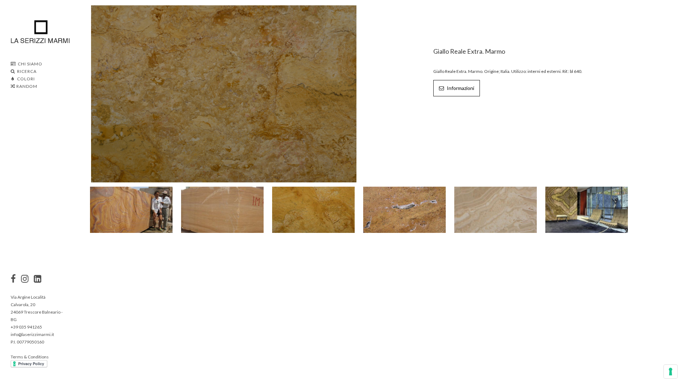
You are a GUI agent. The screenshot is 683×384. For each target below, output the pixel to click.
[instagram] (13, 279)
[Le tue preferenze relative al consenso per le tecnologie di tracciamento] (670, 371)
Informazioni (460, 88)
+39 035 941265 (26, 327)
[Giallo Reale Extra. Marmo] (223, 93)
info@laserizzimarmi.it (32, 334)
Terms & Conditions (30, 356)
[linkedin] (37, 279)
